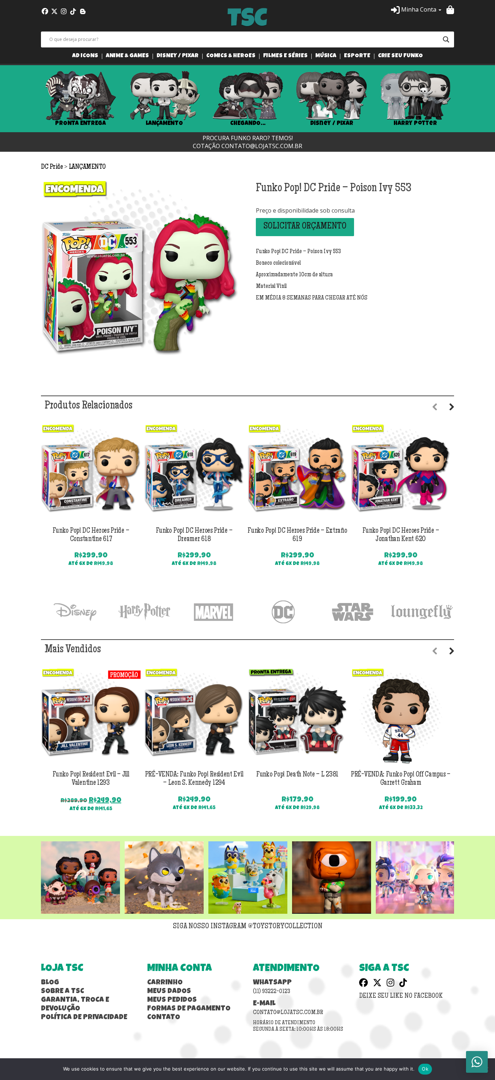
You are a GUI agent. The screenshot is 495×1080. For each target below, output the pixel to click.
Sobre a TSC (62, 991)
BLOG (50, 983)
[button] (416, 9)
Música (325, 56)
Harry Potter (415, 123)
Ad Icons (85, 56)
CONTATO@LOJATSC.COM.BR (261, 146)
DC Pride (52, 167)
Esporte (357, 56)
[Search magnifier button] (446, 39)
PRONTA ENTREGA (80, 123)
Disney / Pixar (178, 56)
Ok (425, 1069)
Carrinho (165, 983)
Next (465, 99)
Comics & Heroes (230, 56)
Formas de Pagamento (188, 1009)
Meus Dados (169, 991)
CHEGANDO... (247, 123)
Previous (30, 99)
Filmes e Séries (285, 56)
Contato (163, 1017)
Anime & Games (127, 56)
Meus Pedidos (172, 1000)
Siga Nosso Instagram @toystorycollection (248, 927)
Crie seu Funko (400, 56)
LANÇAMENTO (164, 123)
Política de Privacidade (84, 1017)
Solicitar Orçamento (304, 226)
